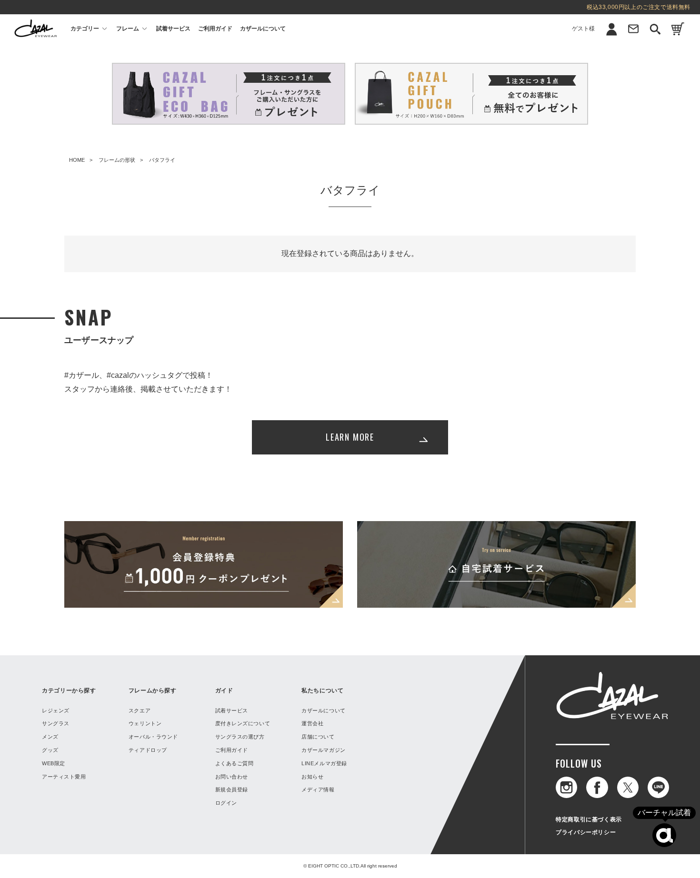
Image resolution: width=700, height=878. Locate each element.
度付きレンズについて (242, 723)
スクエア (139, 710)
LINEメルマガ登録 (324, 763)
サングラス (56, 723)
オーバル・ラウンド (153, 737)
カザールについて (263, 28)
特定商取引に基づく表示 (589, 819)
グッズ (50, 750)
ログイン (594, 69)
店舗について (317, 737)
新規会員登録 (594, 51)
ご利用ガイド (215, 28)
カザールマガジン (323, 750)
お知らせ (312, 776)
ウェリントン (145, 723)
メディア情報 (317, 789)
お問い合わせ (231, 776)
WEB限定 (53, 763)
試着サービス (173, 28)
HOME (77, 160)
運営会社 (312, 723)
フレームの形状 (117, 160)
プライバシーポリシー (586, 832)
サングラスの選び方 (240, 737)
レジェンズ (56, 710)
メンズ (50, 737)
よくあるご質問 (234, 763)
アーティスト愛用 (64, 776)
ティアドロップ (148, 750)
